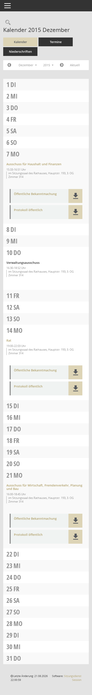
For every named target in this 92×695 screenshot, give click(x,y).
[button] (75, 196)
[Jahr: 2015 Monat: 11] (9, 65)
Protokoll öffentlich (28, 210)
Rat (8, 340)
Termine (56, 42)
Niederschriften (20, 52)
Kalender (20, 42)
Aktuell (75, 65)
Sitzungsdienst (72, 678)
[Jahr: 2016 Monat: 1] (62, 65)
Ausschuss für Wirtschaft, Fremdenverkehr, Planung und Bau (44, 487)
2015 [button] (47, 65)
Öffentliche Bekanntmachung (35, 194)
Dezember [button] (26, 65)
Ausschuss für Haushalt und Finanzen (33, 164)
